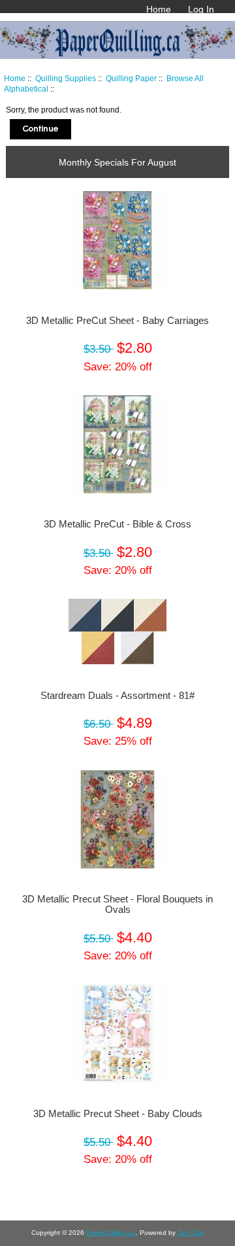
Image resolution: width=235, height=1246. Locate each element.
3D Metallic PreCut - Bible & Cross (117, 524)
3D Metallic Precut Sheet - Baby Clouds (117, 1114)
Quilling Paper (131, 78)
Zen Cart (191, 1232)
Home (158, 9)
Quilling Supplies (65, 78)
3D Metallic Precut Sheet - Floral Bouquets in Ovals (117, 904)
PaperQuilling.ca (111, 1232)
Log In (201, 9)
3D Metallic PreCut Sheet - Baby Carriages (117, 320)
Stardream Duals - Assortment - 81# (117, 695)
